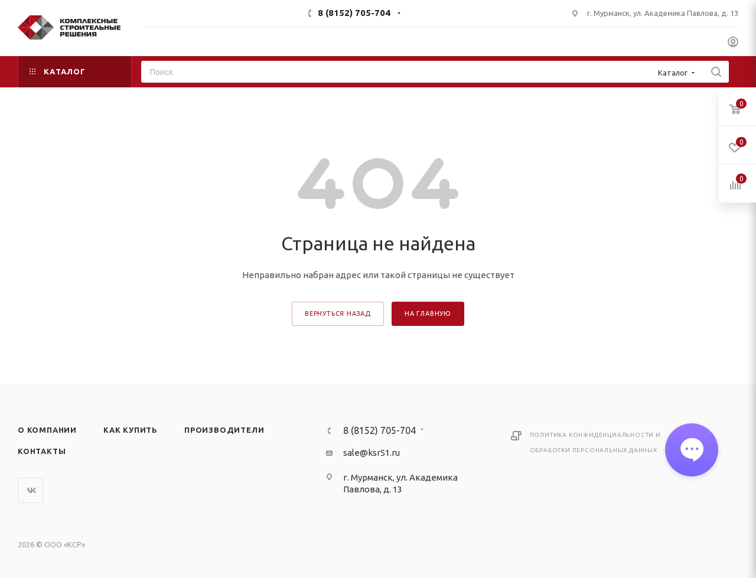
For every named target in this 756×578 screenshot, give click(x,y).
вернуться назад (338, 313)
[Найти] (716, 72)
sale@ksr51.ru (371, 453)
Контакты (42, 451)
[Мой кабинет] (733, 43)
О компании (47, 430)
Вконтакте (30, 490)
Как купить (130, 430)
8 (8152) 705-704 (354, 13)
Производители (224, 430)
